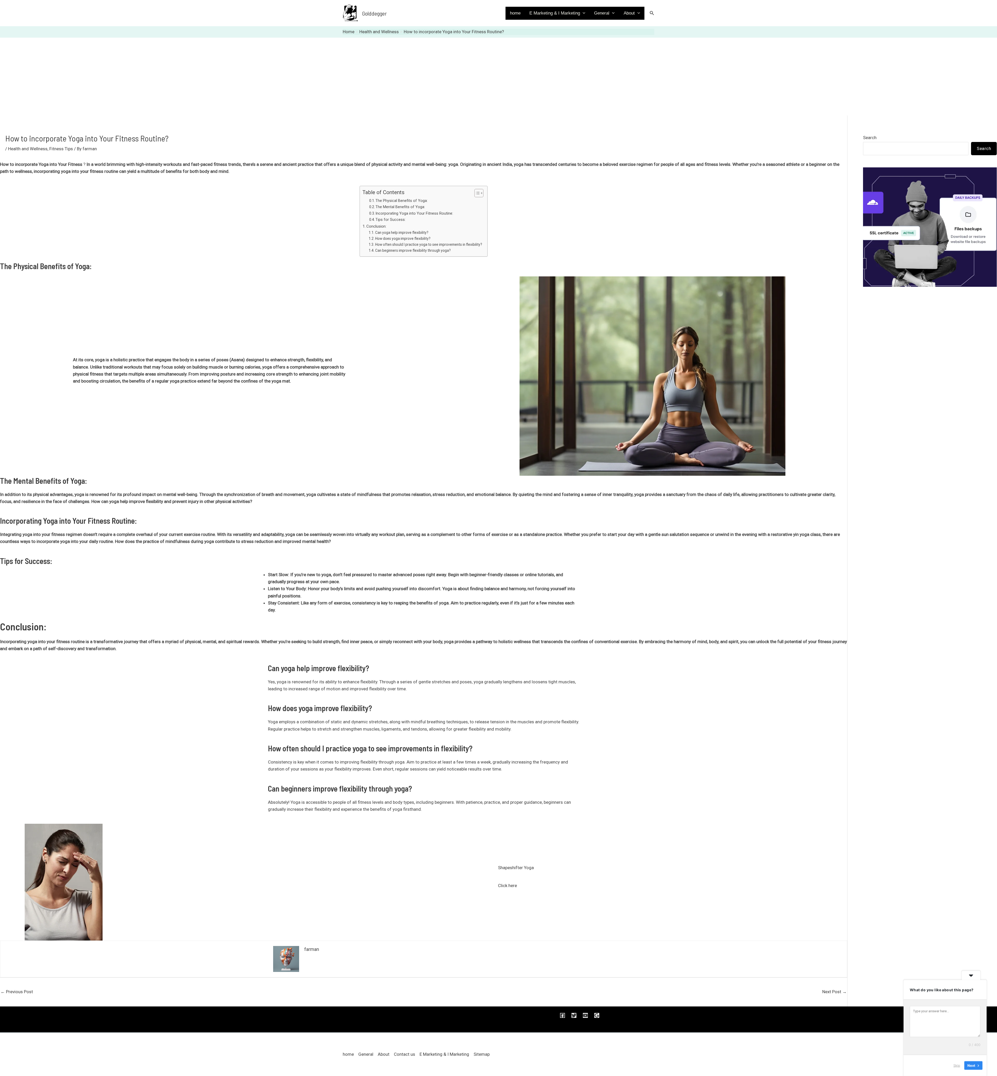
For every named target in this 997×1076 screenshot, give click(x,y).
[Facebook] (562, 1015)
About (629, 13)
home (515, 13)
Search (870, 137)
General (601, 13)
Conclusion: (376, 226)
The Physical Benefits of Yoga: (401, 201)
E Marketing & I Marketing (554, 13)
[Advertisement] (498, 76)
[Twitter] (573, 1015)
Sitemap (482, 1054)
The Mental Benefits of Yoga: (400, 207)
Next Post (834, 991)
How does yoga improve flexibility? (402, 238)
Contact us (404, 1054)
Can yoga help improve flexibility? (401, 232)
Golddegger (374, 13)
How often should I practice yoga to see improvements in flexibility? (428, 244)
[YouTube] (585, 1015)
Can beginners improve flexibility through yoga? (413, 250)
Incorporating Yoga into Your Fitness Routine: (414, 213)
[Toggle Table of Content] (476, 193)
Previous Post (17, 991)
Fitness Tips (61, 148)
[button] (582, 13)
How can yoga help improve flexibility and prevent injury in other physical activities (170, 501)
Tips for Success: (390, 219)
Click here (507, 885)
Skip (956, 1065)
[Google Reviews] (596, 1015)
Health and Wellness (28, 148)
